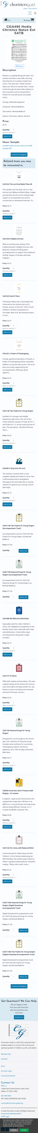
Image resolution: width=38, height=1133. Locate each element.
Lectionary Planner (8, 1076)
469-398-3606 (6, 1096)
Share (20, 66)
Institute (4, 1059)
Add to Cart (7, 136)
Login (25, 8)
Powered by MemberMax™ (11, 1114)
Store (3, 1066)
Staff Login (5, 1116)
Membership (6, 1054)
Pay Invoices (33, 8)
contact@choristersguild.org (12, 1103)
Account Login (6, 1071)
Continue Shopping (19, 154)
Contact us (19, 1017)
